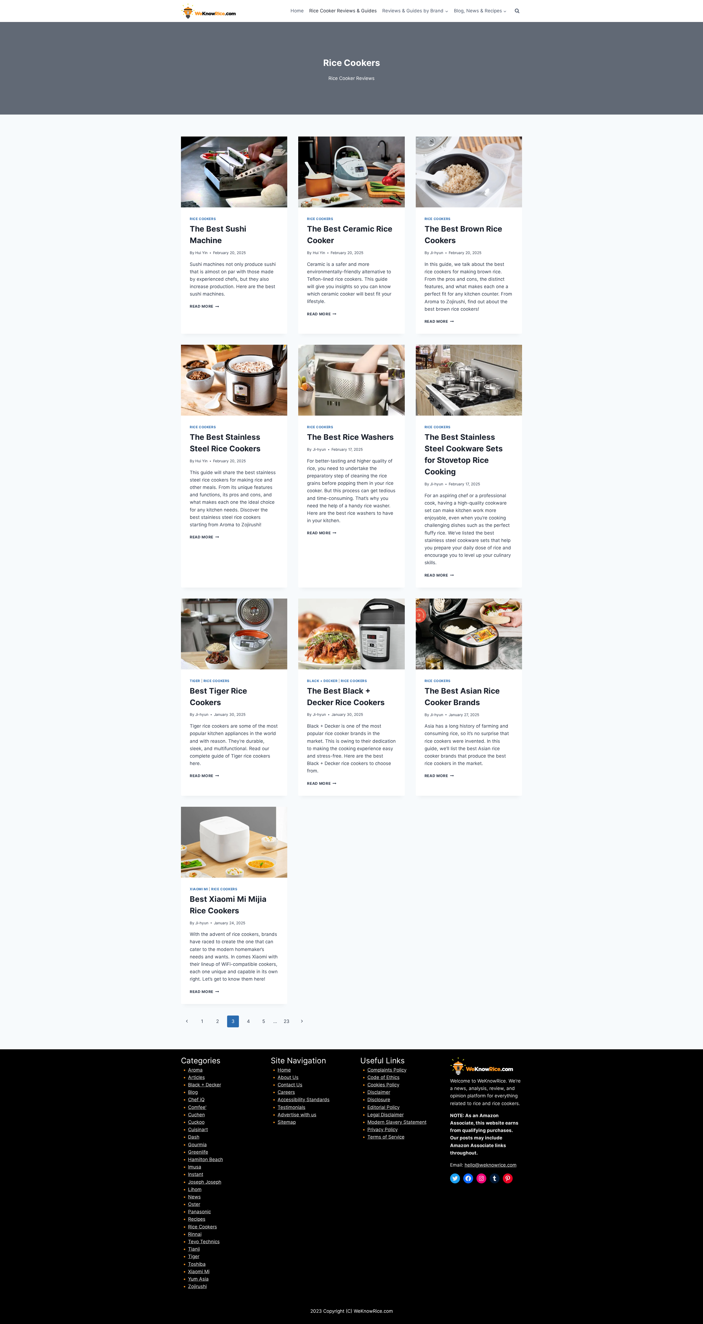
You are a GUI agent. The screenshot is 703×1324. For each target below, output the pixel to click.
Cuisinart (198, 1129)
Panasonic (199, 1211)
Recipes (196, 1219)
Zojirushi (197, 1286)
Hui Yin (201, 253)
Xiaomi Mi (199, 889)
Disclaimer (378, 1092)
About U (287, 1077)
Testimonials (291, 1107)
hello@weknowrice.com (491, 1165)
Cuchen (196, 1114)
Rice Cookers (203, 219)
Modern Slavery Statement (396, 1122)
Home (297, 10)
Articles (196, 1077)
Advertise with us (297, 1114)
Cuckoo (196, 1122)
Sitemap (287, 1122)
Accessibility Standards (304, 1099)
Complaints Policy (386, 1070)
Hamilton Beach (205, 1159)
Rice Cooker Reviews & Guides (343, 10)
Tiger (195, 681)
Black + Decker (322, 681)
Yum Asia (198, 1279)
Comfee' (197, 1107)
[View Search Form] (517, 11)
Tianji (194, 1249)
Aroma (195, 1070)
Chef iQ (196, 1099)
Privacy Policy (382, 1129)
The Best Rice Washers (350, 437)
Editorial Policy (383, 1107)
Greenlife (198, 1152)
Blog (193, 1092)
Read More (204, 306)
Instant (195, 1174)
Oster (194, 1204)
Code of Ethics (383, 1077)
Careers (286, 1092)
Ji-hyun (436, 253)
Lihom (195, 1189)
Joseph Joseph (204, 1182)
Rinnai (195, 1234)
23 (286, 1021)
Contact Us (290, 1084)
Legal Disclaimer (385, 1114)
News (194, 1197)
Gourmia (197, 1144)
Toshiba (197, 1264)
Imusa (194, 1167)
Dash (193, 1137)
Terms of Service (385, 1137)
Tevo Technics (204, 1241)
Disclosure (378, 1099)
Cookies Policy (383, 1084)
